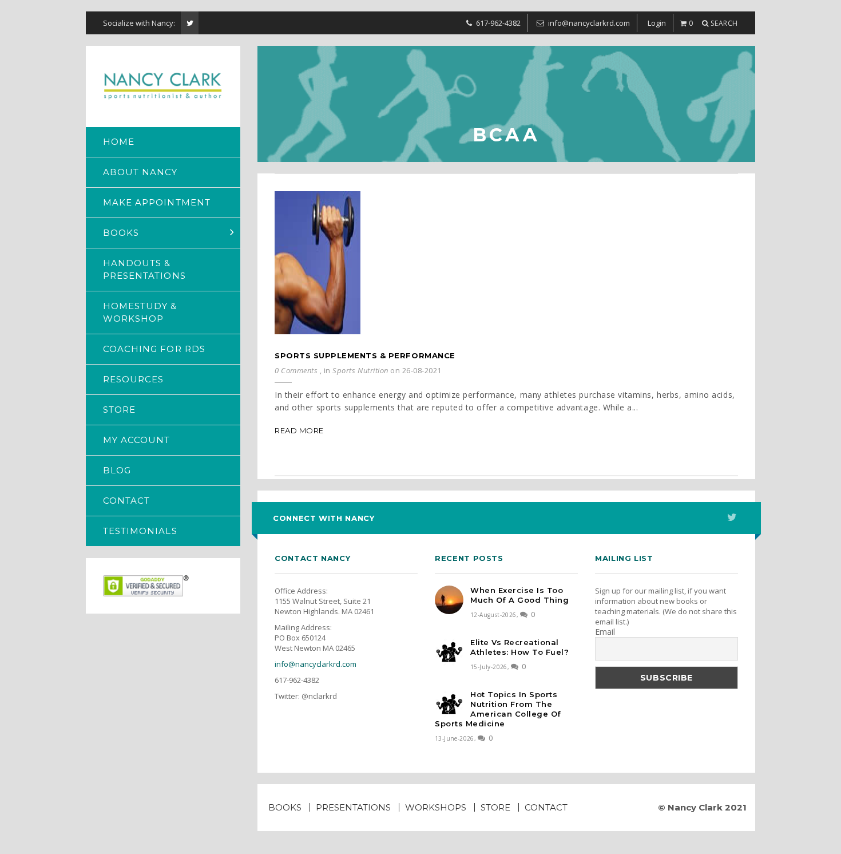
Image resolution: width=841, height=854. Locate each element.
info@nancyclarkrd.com (315, 664)
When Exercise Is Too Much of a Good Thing (519, 595)
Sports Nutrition (360, 370)
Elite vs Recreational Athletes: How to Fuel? (519, 647)
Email (605, 632)
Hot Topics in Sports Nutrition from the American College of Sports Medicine (498, 709)
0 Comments (296, 370)
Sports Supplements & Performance (365, 355)
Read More (299, 430)
